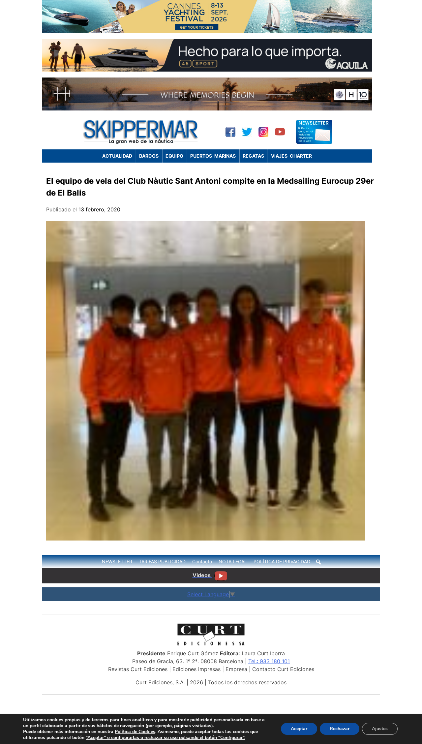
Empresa (236, 669)
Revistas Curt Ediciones (137, 669)
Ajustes (380, 729)
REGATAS (253, 156)
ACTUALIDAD (117, 156)
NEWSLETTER (117, 561)
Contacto (202, 561)
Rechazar (339, 729)
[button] (318, 562)
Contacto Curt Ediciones (283, 669)
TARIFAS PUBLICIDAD (162, 561)
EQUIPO (174, 156)
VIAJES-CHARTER (291, 156)
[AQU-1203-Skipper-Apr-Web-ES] (207, 69)
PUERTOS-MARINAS (213, 156)
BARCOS (149, 156)
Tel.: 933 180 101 (269, 661)
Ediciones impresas (196, 669)
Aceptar (299, 729)
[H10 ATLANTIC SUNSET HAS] (207, 108)
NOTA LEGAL (233, 561)
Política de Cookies (135, 731)
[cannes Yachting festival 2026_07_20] (207, 31)
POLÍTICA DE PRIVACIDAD (282, 561)
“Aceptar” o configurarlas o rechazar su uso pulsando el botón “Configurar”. (165, 738)
